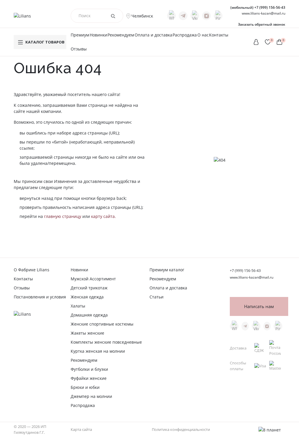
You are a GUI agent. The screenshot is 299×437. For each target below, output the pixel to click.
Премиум (80, 35)
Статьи (157, 297)
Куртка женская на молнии (98, 351)
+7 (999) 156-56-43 (257, 7)
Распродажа (185, 35)
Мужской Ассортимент (93, 279)
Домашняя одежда (89, 315)
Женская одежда (87, 297)
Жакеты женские (87, 333)
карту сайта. (103, 216)
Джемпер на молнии (91, 396)
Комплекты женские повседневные (106, 342)
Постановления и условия (40, 297)
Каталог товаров (45, 42)
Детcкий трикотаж (89, 288)
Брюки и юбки (85, 387)
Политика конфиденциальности (181, 429)
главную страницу (62, 216)
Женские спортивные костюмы (102, 324)
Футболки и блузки (89, 369)
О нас (203, 35)
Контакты (218, 35)
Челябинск (142, 16)
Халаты (78, 306)
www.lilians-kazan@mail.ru (263, 13)
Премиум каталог (167, 269)
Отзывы (79, 49)
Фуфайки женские (89, 378)
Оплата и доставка (153, 35)
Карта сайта (81, 429)
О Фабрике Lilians (31, 269)
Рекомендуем (120, 35)
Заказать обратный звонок (261, 24)
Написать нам (259, 306)
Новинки (98, 35)
